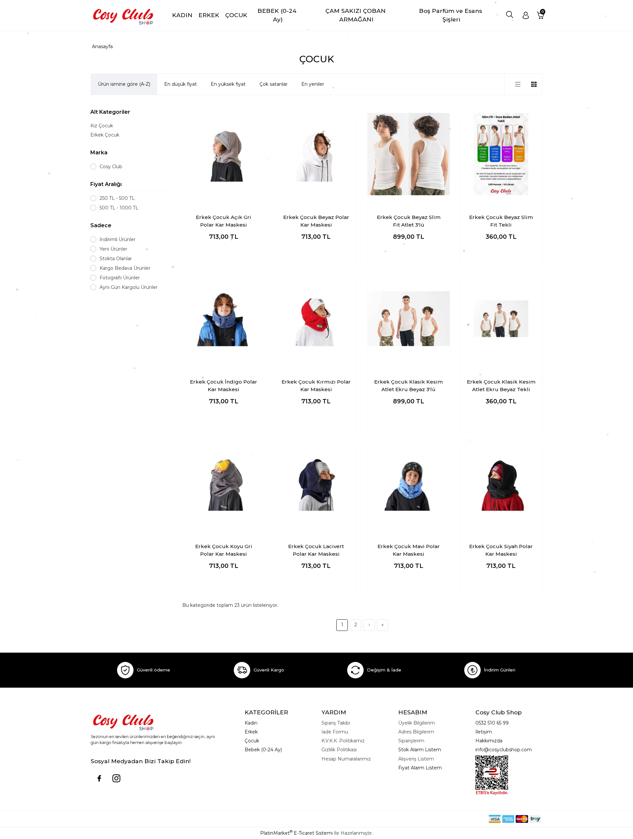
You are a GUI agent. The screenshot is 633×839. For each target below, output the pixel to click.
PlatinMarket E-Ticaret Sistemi (296, 833)
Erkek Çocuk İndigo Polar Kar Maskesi (223, 385)
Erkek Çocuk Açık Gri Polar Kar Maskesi (223, 221)
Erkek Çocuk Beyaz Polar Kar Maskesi (316, 221)
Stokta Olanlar (116, 259)
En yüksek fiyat (228, 84)
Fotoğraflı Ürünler (120, 278)
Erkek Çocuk (104, 135)
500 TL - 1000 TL (119, 208)
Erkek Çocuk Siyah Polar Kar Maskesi (501, 550)
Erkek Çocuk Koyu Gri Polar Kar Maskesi (223, 550)
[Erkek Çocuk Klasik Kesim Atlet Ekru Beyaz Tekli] (501, 319)
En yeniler (312, 84)
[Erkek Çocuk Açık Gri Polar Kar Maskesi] (224, 154)
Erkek (251, 732)
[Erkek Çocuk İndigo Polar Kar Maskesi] (224, 319)
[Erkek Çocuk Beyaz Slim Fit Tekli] (501, 154)
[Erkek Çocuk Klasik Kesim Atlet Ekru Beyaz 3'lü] (409, 319)
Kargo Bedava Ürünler (125, 268)
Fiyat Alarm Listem (420, 768)
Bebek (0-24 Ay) (263, 750)
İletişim (483, 732)
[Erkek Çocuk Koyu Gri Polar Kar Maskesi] (224, 483)
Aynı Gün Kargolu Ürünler (129, 287)
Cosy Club (111, 167)
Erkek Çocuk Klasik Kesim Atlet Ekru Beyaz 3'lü (408, 385)
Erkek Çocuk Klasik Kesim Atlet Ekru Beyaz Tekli (501, 385)
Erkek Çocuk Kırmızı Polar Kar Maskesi (316, 385)
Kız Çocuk (101, 126)
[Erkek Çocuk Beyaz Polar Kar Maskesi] (316, 154)
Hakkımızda (488, 741)
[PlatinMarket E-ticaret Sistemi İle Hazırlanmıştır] (466, 818)
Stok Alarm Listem (419, 750)
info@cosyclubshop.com (503, 750)
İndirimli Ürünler (118, 239)
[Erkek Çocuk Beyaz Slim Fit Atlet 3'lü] (409, 154)
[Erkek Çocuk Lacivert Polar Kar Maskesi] (316, 483)
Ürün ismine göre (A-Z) (124, 84)
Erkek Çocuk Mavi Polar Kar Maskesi (408, 550)
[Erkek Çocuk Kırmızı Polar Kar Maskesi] (316, 319)
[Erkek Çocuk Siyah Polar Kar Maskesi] (501, 483)
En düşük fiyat (180, 84)
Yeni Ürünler (113, 249)
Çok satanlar (273, 84)
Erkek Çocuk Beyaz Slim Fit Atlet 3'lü (408, 221)
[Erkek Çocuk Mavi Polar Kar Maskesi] (409, 483)
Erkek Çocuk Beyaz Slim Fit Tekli (501, 221)
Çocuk (252, 741)
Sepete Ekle (224, 256)
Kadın (251, 723)
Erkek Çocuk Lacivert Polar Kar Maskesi (316, 550)
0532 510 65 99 (492, 723)
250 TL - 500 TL (117, 198)
